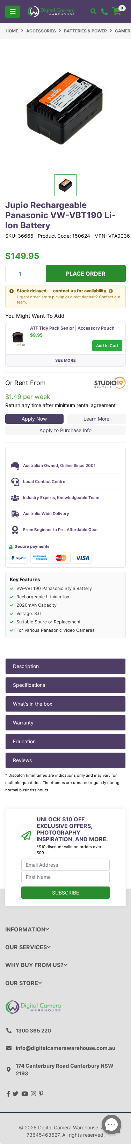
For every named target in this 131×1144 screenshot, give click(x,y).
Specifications (29, 685)
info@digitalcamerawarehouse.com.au (65, 1048)
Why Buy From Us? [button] (34, 965)
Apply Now (34, 419)
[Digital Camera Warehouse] (51, 11)
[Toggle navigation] (12, 12)
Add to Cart (107, 345)
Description (26, 666)
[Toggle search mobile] (93, 11)
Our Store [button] (21, 983)
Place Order (85, 273)
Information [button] (25, 929)
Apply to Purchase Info (65, 430)
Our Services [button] (26, 947)
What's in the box (32, 704)
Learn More (96, 419)
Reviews (22, 760)
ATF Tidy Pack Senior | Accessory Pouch (72, 328)
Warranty (23, 722)
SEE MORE (65, 360)
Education (24, 741)
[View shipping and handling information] (111, 291)
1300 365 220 (33, 1030)
